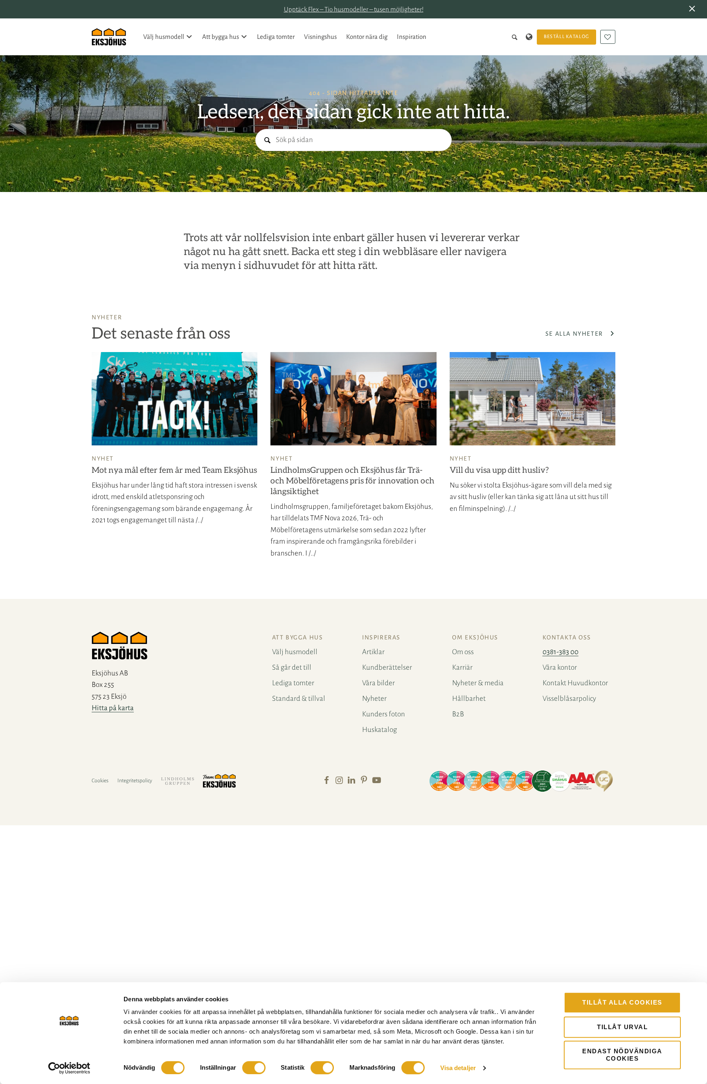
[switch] (254, 1067)
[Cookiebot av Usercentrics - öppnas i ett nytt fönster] (69, 1068)
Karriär (462, 667)
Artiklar (373, 652)
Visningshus (320, 36)
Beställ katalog (567, 36)
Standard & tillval (298, 698)
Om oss (463, 652)
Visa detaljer (458, 1067)
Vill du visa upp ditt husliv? (499, 470)
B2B (458, 714)
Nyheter (374, 698)
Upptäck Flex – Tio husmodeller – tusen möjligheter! (353, 9)
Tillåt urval (622, 1026)
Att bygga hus (220, 36)
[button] (694, 9)
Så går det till (291, 667)
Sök (267, 140)
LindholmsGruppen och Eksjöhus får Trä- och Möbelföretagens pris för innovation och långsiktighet (352, 481)
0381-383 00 (561, 652)
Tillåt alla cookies (622, 1002)
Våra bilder (378, 683)
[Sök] (516, 37)
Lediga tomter (276, 36)
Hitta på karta (113, 708)
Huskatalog (379, 730)
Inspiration (411, 36)
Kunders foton (383, 714)
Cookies (100, 781)
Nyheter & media (478, 683)
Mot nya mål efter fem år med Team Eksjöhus (174, 470)
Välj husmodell (163, 36)
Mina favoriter (607, 37)
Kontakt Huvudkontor (575, 683)
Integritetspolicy (134, 781)
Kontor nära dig (366, 36)
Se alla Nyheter (575, 333)
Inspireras (381, 637)
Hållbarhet (469, 698)
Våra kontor (560, 667)
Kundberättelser (387, 667)
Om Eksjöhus (475, 637)
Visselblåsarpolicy (569, 698)
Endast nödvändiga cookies (622, 1055)
